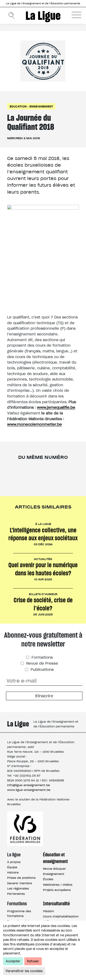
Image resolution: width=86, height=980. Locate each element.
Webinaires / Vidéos (57, 884)
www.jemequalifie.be (56, 407)
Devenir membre (19, 883)
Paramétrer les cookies (24, 971)
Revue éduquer (54, 868)
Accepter (13, 961)
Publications (41, 669)
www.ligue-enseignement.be (28, 790)
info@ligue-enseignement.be (28, 785)
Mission (48, 911)
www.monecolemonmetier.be (34, 424)
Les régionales (18, 888)
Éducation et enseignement (55, 858)
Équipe (12, 867)
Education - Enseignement (31, 106)
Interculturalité (56, 904)
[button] (76, 15)
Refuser (33, 961)
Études (48, 879)
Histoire (13, 872)
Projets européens (57, 890)
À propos (14, 862)
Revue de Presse (41, 663)
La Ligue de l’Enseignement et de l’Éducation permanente (43, 3)
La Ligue (43, 15)
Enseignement (53, 874)
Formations (41, 657)
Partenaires (16, 893)
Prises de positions (21, 877)
